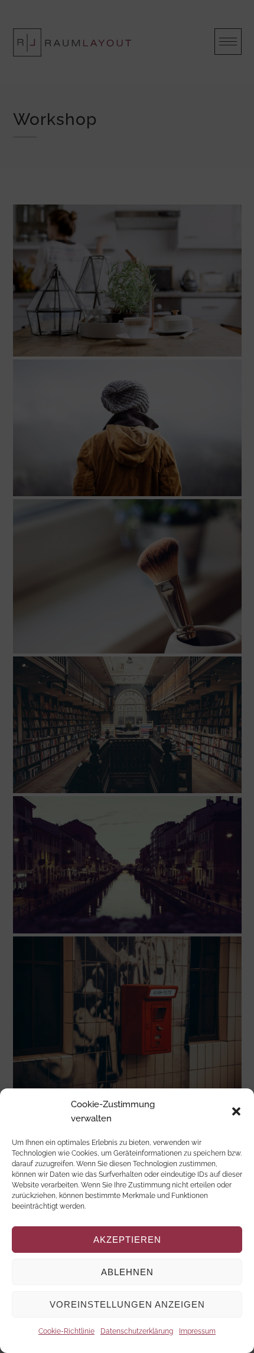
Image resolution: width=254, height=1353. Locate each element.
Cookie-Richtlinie (66, 1331)
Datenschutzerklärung (136, 1331)
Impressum (197, 1331)
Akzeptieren (127, 1240)
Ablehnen (127, 1272)
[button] (236, 1111)
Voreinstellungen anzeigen (127, 1304)
